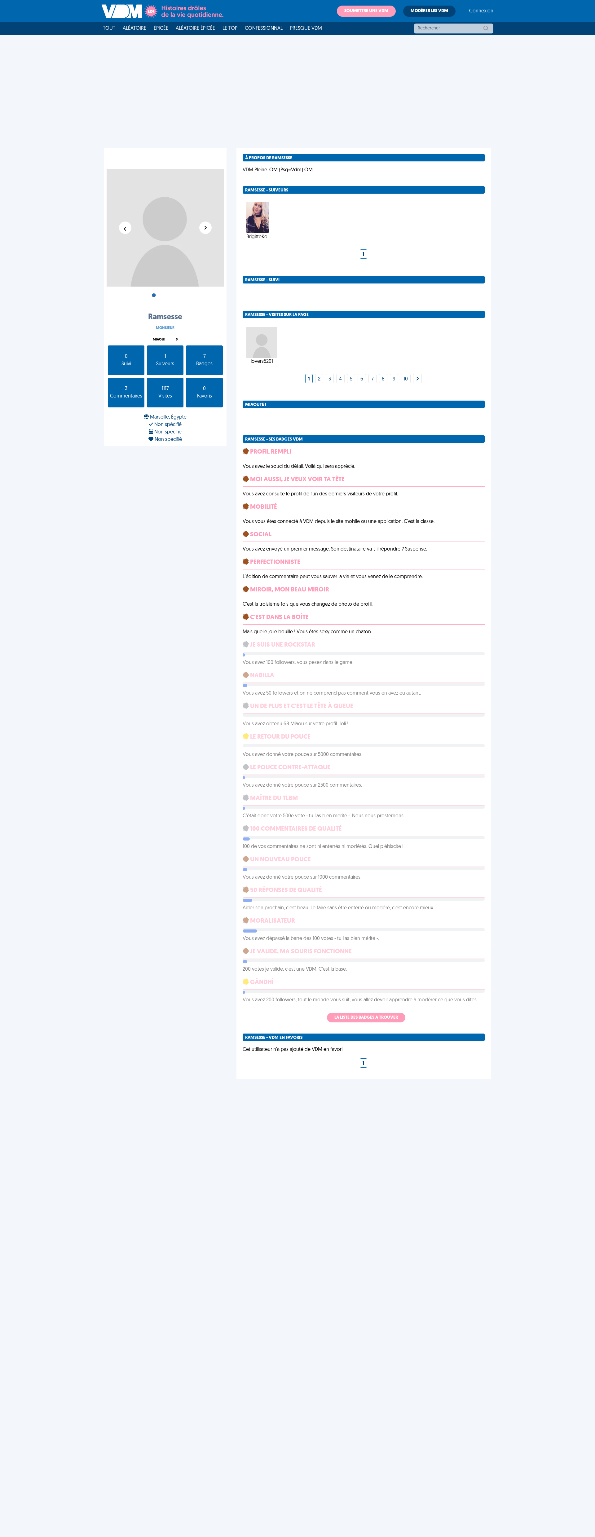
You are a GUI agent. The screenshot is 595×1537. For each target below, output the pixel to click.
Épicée (161, 28)
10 (405, 379)
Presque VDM (306, 28)
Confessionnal (264, 28)
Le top (230, 28)
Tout (109, 28)
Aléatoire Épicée (195, 28)
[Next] (417, 379)
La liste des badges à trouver (366, 1017)
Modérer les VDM (429, 11)
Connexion (481, 11)
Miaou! (159, 339)
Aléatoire (134, 28)
